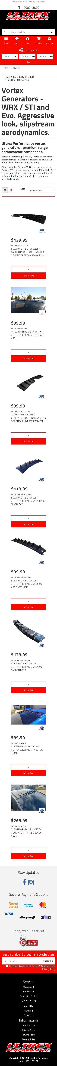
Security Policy (28, 1039)
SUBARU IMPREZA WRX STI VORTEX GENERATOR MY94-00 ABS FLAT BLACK (26, 584)
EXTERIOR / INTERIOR (23, 76)
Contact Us (29, 1015)
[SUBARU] (42, 230)
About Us (28, 1006)
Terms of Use (28, 1025)
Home (7, 76)
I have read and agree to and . (32, 967)
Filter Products (12, 67)
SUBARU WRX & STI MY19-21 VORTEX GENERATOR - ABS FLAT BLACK (27, 750)
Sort (23, 188)
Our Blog (28, 1010)
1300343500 (30, 7)
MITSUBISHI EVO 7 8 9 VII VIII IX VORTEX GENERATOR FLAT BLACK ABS (27, 335)
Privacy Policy (48, 969)
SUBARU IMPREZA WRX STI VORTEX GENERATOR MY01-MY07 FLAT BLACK (28, 501)
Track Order (28, 991)
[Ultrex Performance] (27, 16)
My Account (28, 986)
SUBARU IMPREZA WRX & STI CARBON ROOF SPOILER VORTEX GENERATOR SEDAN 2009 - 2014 (27, 252)
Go (28, 62)
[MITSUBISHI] (42, 313)
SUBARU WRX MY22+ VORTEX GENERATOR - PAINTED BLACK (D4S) (26, 833)
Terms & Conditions (42, 966)
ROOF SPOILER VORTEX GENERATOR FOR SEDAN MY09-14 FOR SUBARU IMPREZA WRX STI (28, 418)
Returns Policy (28, 1034)
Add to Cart (28, 275)
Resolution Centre (28, 996)
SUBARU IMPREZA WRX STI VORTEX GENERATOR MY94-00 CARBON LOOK (26, 667)
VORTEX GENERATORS (18, 80)
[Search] (51, 32)
